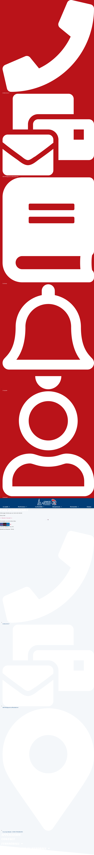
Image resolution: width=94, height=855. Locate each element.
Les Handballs (39, 506)
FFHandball (10, 844)
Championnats (56, 506)
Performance (21, 506)
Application (11, 835)
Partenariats (73, 506)
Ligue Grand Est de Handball (24, 848)
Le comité (5, 506)
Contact (89, 506)
